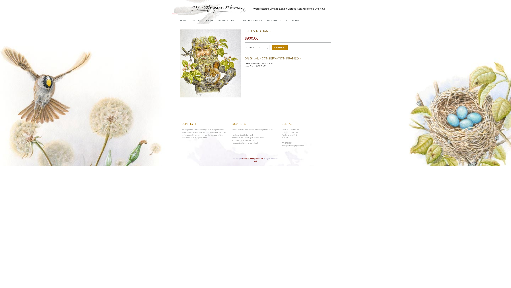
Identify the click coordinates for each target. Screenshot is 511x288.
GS (255, 161)
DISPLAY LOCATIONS (252, 20)
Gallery (196, 20)
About (209, 20)
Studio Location (227, 20)
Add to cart (279, 47)
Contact (297, 20)
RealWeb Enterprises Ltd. (252, 158)
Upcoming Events (277, 20)
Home (183, 20)
